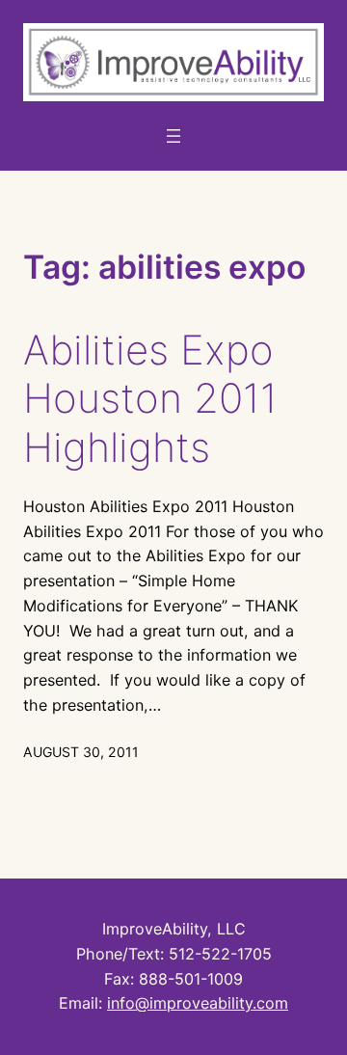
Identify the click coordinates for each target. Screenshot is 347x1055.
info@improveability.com (197, 1003)
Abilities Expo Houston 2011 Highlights (150, 399)
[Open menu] (173, 136)
